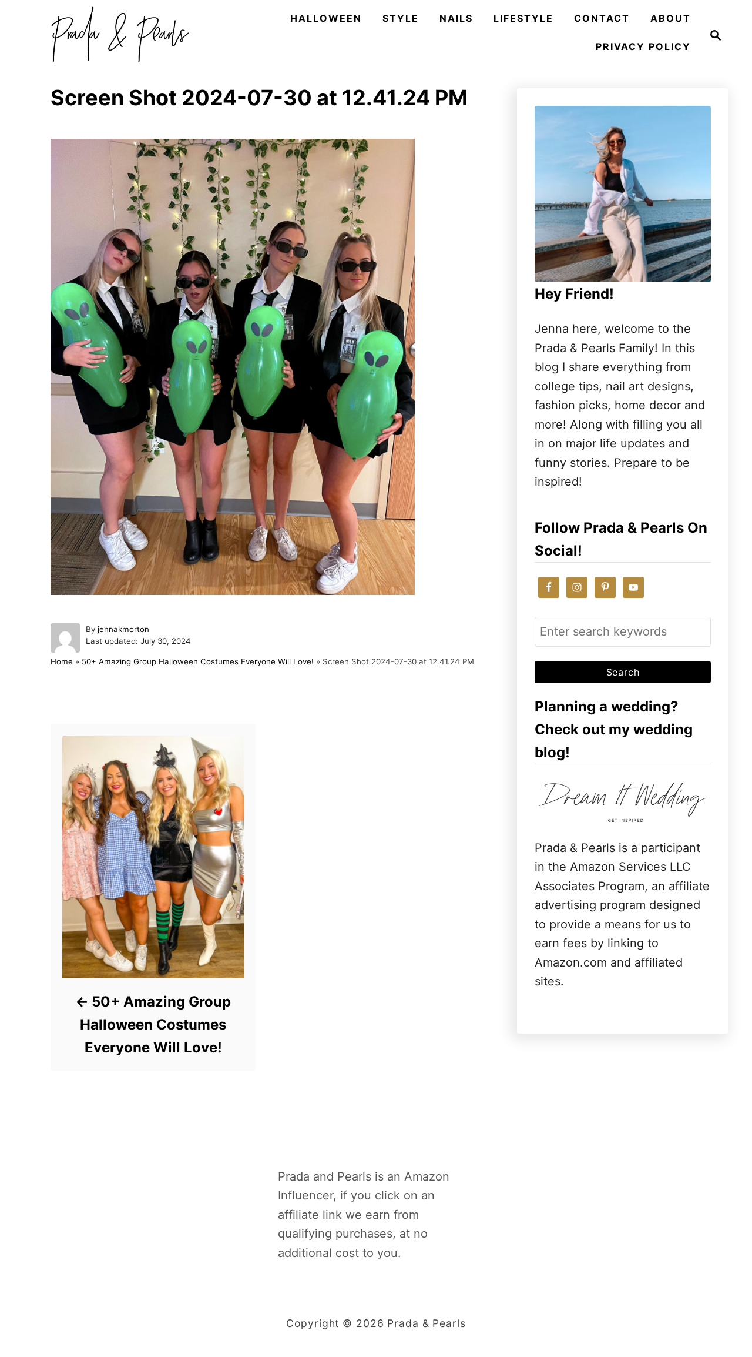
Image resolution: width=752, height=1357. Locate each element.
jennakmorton (123, 629)
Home (62, 661)
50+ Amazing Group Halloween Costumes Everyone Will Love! (198, 661)
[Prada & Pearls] (116, 35)
